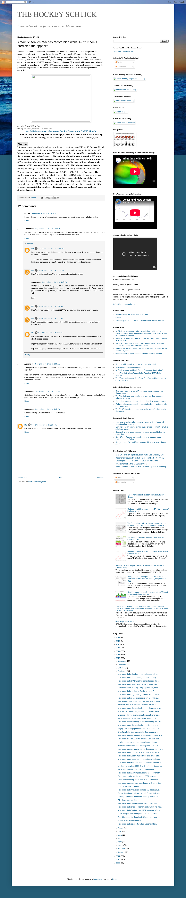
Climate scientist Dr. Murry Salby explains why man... (138, 688)
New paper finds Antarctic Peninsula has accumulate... (139, 790)
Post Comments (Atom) (37, 482)
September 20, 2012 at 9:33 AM (50, 333)
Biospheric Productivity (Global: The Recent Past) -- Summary (140, 458)
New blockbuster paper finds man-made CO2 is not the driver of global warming (147, 593)
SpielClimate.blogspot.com (124, 304)
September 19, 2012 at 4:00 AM (47, 364)
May (120, 838)
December (122, 661)
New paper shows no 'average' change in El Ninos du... (139, 783)
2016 (118, 644)
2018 (118, 638)
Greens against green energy (129, 820)
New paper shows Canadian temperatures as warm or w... (140, 735)
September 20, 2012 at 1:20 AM (50, 306)
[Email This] (46, 197)
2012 (118, 658)
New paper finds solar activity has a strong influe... (137, 824)
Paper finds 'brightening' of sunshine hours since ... (138, 718)
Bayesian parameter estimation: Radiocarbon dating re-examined (141, 321)
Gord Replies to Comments (126, 622)
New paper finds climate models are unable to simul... (139, 803)
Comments (121, 67)
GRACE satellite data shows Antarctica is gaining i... (138, 732)
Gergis (118, 318)
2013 (118, 655)
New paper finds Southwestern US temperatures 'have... (140, 810)
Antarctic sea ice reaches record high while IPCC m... (138, 746)
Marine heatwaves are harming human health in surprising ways (141, 401)
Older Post (100, 478)
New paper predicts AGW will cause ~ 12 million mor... (139, 739)
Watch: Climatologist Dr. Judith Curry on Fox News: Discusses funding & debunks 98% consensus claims (140, 344)
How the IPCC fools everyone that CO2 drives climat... (139, 712)
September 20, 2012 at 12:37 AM (44, 425)
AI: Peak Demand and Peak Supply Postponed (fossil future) (139, 370)
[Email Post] (42, 197)
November (122, 664)
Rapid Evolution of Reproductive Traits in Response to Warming (141, 467)
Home (61, 478)
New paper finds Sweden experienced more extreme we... (140, 763)
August (121, 828)
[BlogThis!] (49, 197)
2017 (118, 641)
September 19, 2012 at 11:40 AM (51, 270)
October (121, 668)
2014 (118, 651)
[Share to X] (52, 197)
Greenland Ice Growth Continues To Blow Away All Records (139, 354)
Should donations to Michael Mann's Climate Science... (139, 793)
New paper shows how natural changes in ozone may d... (140, 708)
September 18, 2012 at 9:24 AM (43, 213)
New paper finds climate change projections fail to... (138, 674)
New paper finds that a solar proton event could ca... (138, 698)
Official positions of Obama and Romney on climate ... (139, 797)
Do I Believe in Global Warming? (128, 367)
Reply (26, 221)
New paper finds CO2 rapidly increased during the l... (138, 681)
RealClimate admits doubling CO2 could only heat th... (139, 817)
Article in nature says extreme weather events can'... (138, 742)
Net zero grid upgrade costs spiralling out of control (136, 364)
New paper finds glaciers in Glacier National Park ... (138, 691)
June (120, 835)
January (121, 852)
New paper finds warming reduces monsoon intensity (139, 773)
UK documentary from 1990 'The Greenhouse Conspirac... (140, 766)
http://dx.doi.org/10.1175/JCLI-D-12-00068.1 (36, 129)
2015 (118, 648)
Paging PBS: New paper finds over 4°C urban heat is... (139, 729)
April (120, 842)
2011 (118, 856)
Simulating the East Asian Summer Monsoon (133, 464)
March (120, 845)
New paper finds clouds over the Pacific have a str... (138, 684)
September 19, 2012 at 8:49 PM (54, 282)
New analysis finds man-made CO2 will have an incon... (140, 701)
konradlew (97, 879)
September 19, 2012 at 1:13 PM (47, 391)
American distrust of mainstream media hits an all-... (138, 705)
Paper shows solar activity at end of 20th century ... (137, 776)
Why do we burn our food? (128, 800)
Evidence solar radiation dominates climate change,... (139, 715)
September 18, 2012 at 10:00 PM (48, 229)
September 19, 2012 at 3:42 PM (47, 409)
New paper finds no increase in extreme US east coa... (139, 752)
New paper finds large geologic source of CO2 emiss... (139, 695)
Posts (119, 62)
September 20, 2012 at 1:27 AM (50, 318)
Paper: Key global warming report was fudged (136, 769)
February (122, 849)
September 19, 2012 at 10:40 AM (51, 249)
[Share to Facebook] (54, 197)
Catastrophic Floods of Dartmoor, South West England (137, 461)
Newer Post (22, 478)
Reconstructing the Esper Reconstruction (132, 315)
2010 (118, 860)
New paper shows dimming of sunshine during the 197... (140, 722)
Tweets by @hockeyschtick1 (124, 51)
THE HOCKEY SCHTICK (57, 14)
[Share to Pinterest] (57, 197)
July (120, 832)
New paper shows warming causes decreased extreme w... (141, 749)
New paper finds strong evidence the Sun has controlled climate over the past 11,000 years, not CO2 (146, 579)
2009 (118, 863)
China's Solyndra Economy (128, 786)
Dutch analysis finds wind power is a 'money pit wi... (138, 814)
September (122, 671)
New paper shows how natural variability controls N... (138, 725)
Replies (30, 244)
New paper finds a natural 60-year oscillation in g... (138, 678)
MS (32, 249)
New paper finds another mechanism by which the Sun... (140, 807)
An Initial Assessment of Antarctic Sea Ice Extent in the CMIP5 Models (61, 131)
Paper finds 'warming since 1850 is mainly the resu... (138, 780)
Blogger (115, 879)
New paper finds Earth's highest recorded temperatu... (139, 756)
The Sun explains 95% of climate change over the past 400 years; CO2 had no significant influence (147, 524)
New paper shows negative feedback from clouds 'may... (140, 759)
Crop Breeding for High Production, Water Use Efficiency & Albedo (142, 455)
